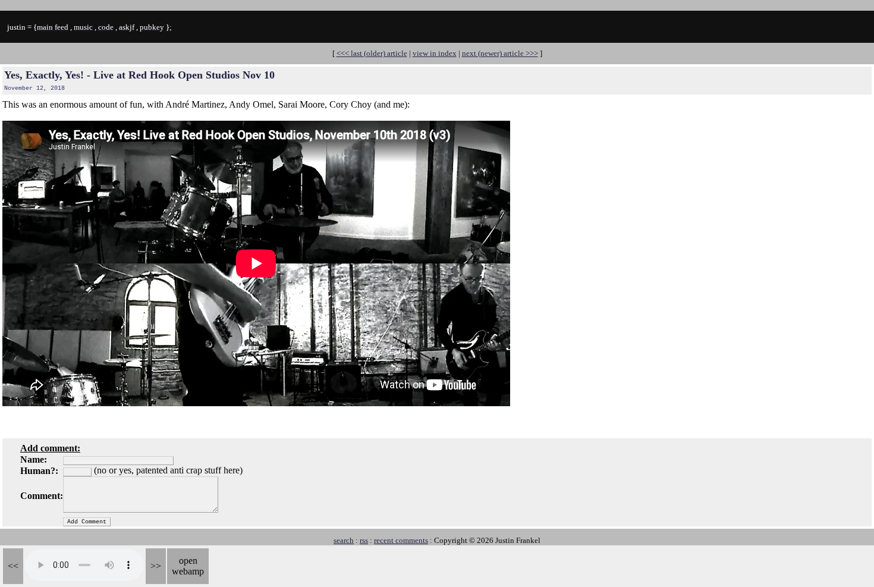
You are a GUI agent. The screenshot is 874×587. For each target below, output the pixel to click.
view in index (435, 53)
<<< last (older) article (372, 53)
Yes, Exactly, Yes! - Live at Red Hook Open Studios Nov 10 (139, 75)
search (344, 540)
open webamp (188, 565)
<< (13, 566)
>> (155, 566)
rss (364, 540)
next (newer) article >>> (500, 53)
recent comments (401, 540)
